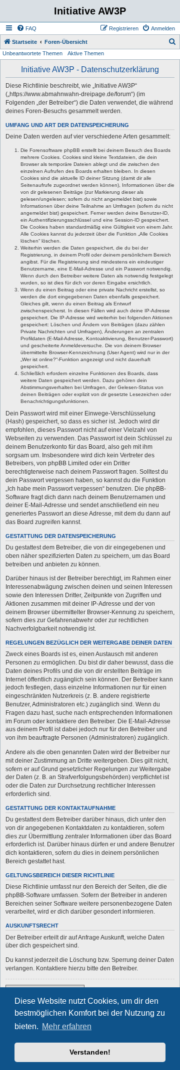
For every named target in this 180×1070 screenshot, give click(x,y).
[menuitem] (26, 28)
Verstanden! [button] (90, 1052)
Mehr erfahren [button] (67, 1026)
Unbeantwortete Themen (32, 53)
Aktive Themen (86, 53)
